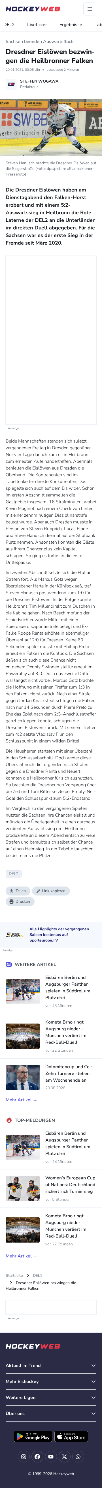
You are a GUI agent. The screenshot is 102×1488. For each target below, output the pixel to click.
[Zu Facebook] (37, 1456)
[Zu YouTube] (51, 1456)
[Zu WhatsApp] (78, 1456)
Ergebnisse (71, 25)
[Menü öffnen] (89, 9)
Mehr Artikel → (21, 1100)
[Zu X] (64, 1456)
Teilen (21, 891)
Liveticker (37, 25)
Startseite (14, 1275)
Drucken (23, 901)
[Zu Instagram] (23, 1456)
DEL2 (9, 25)
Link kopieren (53, 891)
